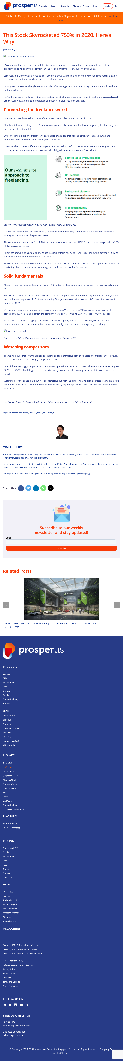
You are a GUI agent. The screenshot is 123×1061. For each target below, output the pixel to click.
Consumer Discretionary (18, 412)
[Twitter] (28, 488)
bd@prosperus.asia (13, 1035)
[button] (116, 6)
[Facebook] (21, 488)
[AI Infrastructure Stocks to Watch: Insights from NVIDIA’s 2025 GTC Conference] (61, 599)
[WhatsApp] (43, 488)
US (54, 412)
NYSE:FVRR (47, 412)
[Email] (50, 488)
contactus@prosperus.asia (16, 1025)
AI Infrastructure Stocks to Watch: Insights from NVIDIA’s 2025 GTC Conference (50, 623)
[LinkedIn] (36, 488)
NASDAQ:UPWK (35, 412)
